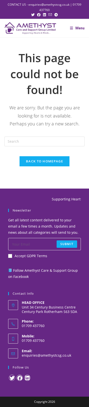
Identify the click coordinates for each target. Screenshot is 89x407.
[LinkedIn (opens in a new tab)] (45, 15)
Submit (66, 244)
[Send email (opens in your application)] (51, 15)
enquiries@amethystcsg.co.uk (48, 4)
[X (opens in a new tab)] (34, 15)
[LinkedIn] (27, 378)
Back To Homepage (44, 161)
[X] (12, 378)
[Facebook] (20, 378)
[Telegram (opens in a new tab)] (56, 15)
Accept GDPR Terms (31, 255)
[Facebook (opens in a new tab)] (40, 15)
